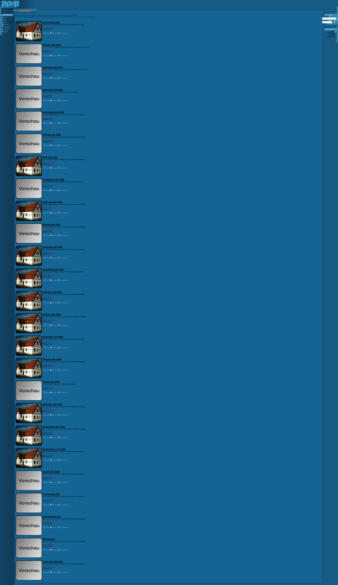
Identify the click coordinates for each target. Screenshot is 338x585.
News (5, 17)
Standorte (7, 27)
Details (47, 33)
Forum (5, 32)
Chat (4, 20)
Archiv (6, 24)
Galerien (6, 29)
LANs (5, 22)
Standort (54, 33)
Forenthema (64, 33)
